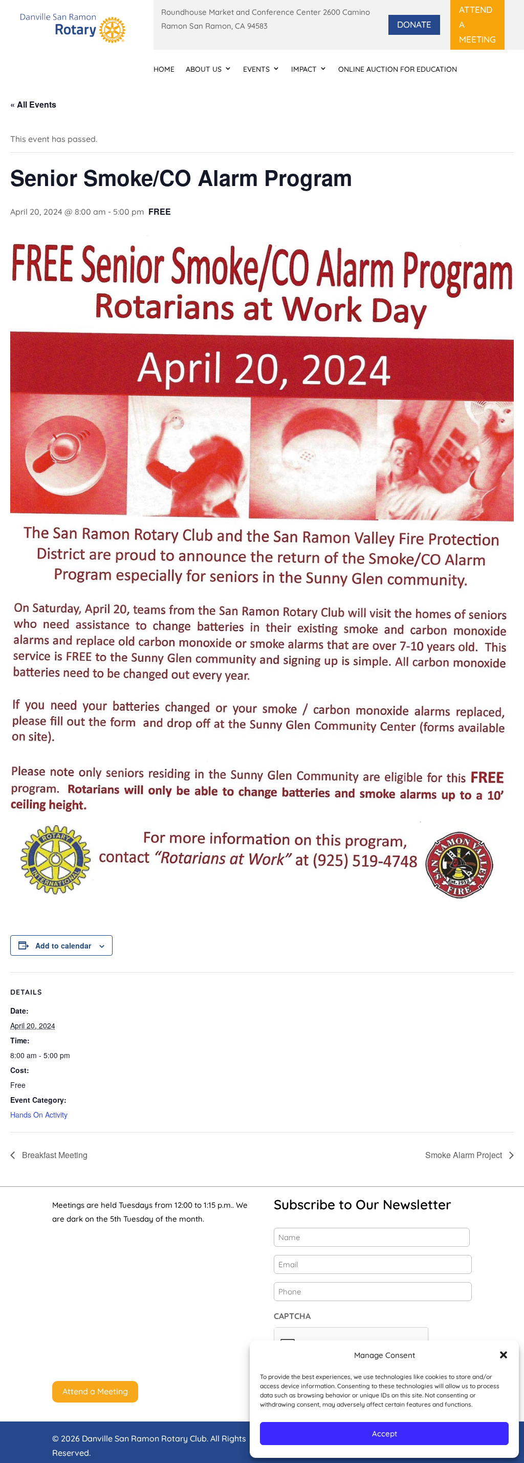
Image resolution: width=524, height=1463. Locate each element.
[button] (503, 1355)
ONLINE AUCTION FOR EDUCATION (397, 69)
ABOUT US (204, 69)
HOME (164, 69)
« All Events (33, 104)
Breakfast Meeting (54, 1155)
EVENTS (256, 69)
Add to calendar (63, 945)
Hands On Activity (39, 1114)
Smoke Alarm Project (464, 1155)
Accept (384, 1433)
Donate (414, 24)
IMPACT (304, 69)
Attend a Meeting (477, 24)
